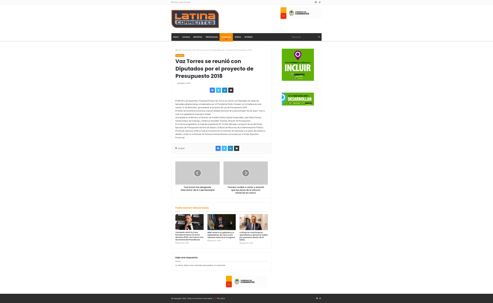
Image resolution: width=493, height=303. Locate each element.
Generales (226, 37)
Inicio (176, 37)
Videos (238, 37)
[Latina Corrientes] (195, 19)
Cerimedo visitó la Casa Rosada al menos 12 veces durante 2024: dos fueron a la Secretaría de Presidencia (189, 236)
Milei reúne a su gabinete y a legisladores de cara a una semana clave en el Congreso (221, 235)
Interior (248, 37)
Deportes (197, 37)
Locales (186, 37)
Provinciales (212, 37)
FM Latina (221, 298)
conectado (198, 265)
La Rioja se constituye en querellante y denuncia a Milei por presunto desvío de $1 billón (254, 236)
